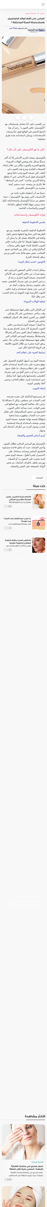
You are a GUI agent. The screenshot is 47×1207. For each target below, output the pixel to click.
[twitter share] (24, 118)
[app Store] (11, 5)
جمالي (41, 13)
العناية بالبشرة (30, 13)
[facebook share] (18, 118)
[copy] (31, 118)
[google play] (6, 5)
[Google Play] (23, 923)
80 (10, 528)
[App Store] (23, 912)
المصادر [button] (39, 478)
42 (10, 550)
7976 (9, 1179)
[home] (25, 4)
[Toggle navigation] (43, 4)
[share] (29, 506)
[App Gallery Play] (23, 934)
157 (9, 506)
